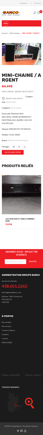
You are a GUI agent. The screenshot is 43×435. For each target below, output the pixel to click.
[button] (13, 152)
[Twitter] (19, 147)
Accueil (4, 33)
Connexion (37, 3)
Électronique (15, 33)
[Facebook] (14, 147)
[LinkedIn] (24, 147)
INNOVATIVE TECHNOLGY (17, 140)
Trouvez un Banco (10, 387)
